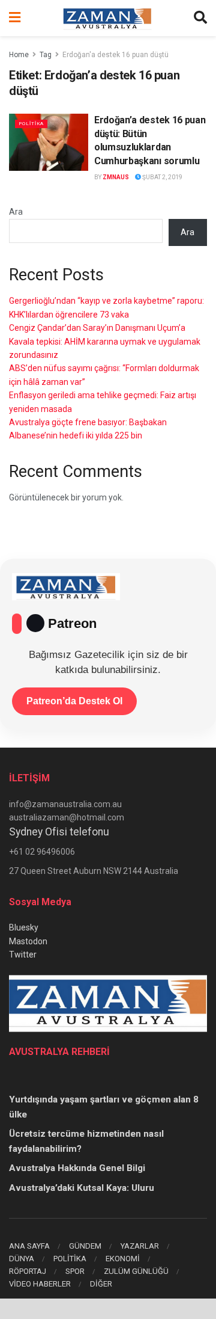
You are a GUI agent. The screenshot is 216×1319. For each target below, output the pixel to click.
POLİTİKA (31, 123)
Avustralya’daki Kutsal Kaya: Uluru (81, 1187)
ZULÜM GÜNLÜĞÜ (136, 1271)
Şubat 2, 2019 (161, 177)
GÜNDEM (85, 1245)
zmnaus (116, 177)
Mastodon (28, 941)
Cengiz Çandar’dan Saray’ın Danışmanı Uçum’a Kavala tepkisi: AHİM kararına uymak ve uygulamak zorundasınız (104, 341)
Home (19, 55)
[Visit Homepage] (107, 18)
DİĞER (101, 1283)
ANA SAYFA (29, 1245)
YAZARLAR (140, 1245)
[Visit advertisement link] (108, 1309)
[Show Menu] (14, 18)
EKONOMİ (123, 1258)
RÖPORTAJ (27, 1271)
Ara (16, 212)
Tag (46, 55)
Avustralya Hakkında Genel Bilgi (77, 1168)
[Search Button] (200, 18)
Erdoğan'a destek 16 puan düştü (115, 55)
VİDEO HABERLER (40, 1283)
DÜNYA (21, 1258)
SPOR (75, 1271)
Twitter (23, 954)
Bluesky (23, 927)
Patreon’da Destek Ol (74, 701)
